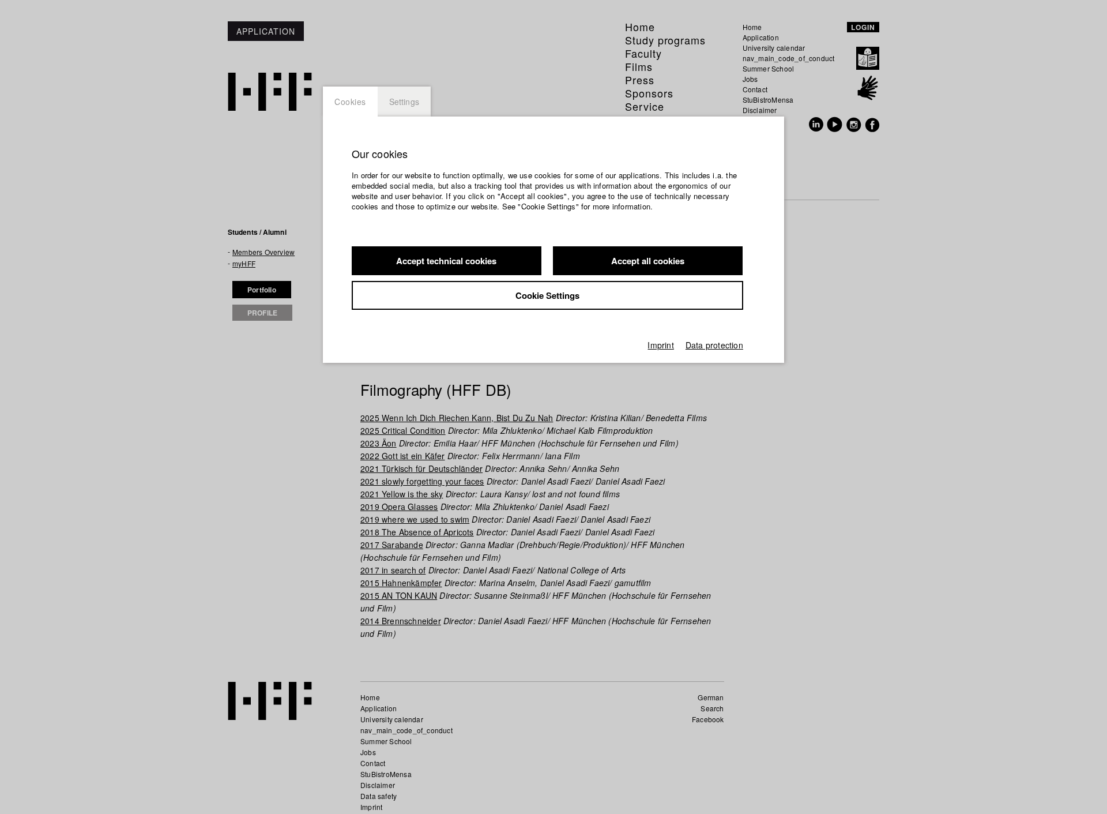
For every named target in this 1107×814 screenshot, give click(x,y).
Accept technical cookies (446, 260)
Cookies (350, 101)
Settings (404, 101)
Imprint (660, 345)
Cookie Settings (547, 295)
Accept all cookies (647, 260)
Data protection (714, 345)
